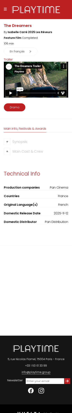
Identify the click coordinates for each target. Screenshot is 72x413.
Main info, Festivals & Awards (25, 128)
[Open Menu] (5, 9)
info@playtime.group (36, 372)
